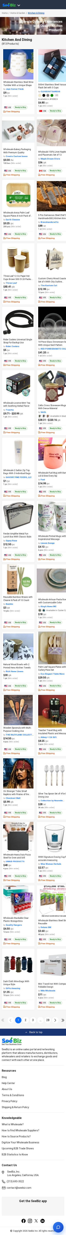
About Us (7, 1089)
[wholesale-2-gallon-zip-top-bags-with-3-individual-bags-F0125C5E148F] (18, 452)
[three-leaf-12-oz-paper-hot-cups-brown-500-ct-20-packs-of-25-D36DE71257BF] (18, 258)
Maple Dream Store (50, 158)
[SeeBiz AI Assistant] (58, 1227)
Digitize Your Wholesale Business (20, 1142)
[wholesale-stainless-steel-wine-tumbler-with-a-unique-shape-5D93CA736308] (18, 64)
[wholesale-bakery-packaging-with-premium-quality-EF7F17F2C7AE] (18, 131)
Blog (4, 1077)
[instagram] (30, 1221)
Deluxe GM (46, 927)
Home (5, 13)
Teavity (10, 410)
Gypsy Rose (11, 540)
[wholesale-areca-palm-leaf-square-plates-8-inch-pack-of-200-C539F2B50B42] (18, 195)
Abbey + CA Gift (49, 737)
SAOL (43, 412)
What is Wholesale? (13, 1124)
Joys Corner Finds (15, 89)
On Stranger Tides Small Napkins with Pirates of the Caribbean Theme (16, 794)
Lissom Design (48, 543)
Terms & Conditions (13, 1095)
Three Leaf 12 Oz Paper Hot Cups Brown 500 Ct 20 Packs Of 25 (17, 279)
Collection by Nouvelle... (52, 800)
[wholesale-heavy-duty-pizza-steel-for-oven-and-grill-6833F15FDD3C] (18, 837)
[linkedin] (42, 1221)
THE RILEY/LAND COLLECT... (19, 734)
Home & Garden (17, 13)
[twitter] (36, 1221)
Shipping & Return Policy (15, 1107)
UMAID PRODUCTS (15, 861)
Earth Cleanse (13, 219)
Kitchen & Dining (36, 13)
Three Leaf (11, 283)
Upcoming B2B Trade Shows (18, 1148)
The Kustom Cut (49, 285)
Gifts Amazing (13, 988)
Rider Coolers (12, 346)
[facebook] (23, 1221)
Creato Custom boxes (16, 156)
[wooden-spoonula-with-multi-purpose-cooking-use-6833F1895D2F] (18, 710)
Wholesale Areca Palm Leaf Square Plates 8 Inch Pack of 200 (16, 215)
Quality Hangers (14, 925)
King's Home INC (48, 606)
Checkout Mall (13, 798)
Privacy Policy (9, 1101)
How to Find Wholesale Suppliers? (20, 1130)
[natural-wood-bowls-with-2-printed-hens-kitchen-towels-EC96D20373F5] (18, 647)
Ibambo (9, 604)
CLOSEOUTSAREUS (50, 91)
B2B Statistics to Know (15, 1154)
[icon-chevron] (11, 1020)
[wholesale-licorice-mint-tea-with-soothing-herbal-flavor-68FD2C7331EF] (18, 385)
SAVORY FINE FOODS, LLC (19, 477)
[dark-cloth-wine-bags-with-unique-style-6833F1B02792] (18, 964)
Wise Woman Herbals (51, 864)
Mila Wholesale (48, 990)
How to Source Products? (16, 1136)
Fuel (43, 479)
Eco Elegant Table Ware (52, 674)
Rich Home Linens (14, 671)
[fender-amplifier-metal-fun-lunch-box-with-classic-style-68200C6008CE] (18, 516)
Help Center (8, 1083)
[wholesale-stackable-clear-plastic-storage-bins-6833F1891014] (18, 900)
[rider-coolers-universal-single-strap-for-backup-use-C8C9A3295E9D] (18, 322)
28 (47, 1020)
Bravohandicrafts (49, 222)
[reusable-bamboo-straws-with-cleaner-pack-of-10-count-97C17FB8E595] (18, 579)
